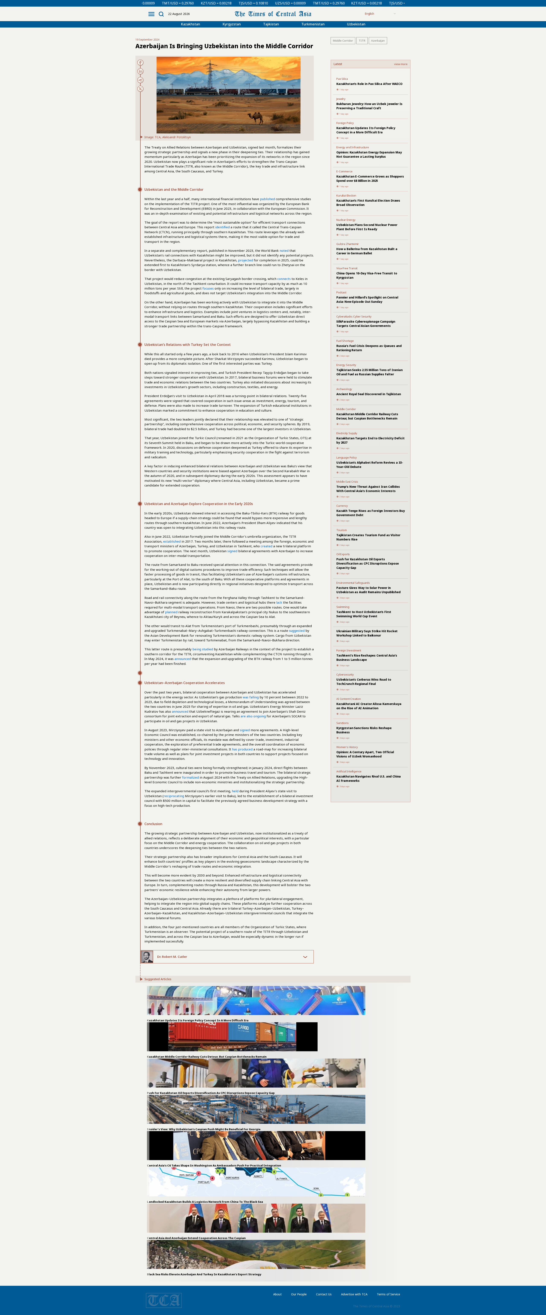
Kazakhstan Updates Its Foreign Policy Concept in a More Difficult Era (365, 130)
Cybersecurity (345, 674)
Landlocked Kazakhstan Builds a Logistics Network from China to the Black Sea (205, 1202)
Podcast (341, 292)
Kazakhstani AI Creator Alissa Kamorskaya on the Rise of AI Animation (368, 706)
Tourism (341, 530)
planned (171, 612)
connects (284, 279)
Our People (299, 1294)
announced (182, 659)
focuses (208, 288)
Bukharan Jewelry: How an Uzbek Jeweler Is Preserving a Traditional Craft (369, 106)
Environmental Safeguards (353, 583)
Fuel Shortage (345, 341)
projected (245, 260)
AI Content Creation (348, 699)
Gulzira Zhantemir (347, 244)
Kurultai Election (346, 195)
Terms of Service (388, 1294)
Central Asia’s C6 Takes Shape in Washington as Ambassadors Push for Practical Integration (214, 1165)
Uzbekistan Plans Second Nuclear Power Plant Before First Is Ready (366, 227)
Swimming (342, 607)
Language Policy (346, 457)
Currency (342, 506)
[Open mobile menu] (151, 14)
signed (232, 551)
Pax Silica (342, 79)
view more (401, 64)
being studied (202, 649)
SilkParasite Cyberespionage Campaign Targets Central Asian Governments (365, 323)
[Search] (161, 14)
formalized (190, 777)
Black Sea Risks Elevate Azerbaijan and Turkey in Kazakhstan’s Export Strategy (204, 1274)
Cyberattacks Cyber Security (354, 316)
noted (284, 250)
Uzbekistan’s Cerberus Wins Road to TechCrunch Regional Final (363, 681)
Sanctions (342, 723)
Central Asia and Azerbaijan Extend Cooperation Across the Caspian (196, 1238)
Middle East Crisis (347, 481)
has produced (242, 749)
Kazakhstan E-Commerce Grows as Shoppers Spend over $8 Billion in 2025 (370, 178)
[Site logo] (273, 14)
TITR (362, 40)
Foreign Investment (348, 650)
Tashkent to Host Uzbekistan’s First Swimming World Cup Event (363, 614)
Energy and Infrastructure (352, 147)
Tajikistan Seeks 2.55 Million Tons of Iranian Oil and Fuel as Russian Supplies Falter (369, 372)
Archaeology (344, 389)
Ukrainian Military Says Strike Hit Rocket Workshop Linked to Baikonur (367, 633)
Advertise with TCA (354, 1294)
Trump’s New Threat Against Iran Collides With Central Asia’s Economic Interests (368, 489)
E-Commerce (344, 171)
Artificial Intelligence (349, 771)
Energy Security (346, 365)
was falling (251, 697)
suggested (297, 630)
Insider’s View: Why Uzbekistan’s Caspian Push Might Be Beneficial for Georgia (203, 1129)
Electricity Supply (346, 433)
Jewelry (341, 99)
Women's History (347, 747)
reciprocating (174, 796)
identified (222, 227)
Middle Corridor (343, 40)
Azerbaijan (378, 40)
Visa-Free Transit (346, 268)
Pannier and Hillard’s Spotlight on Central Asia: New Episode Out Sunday (367, 299)
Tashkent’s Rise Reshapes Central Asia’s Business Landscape (366, 657)
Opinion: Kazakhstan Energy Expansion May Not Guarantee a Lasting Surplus (369, 154)
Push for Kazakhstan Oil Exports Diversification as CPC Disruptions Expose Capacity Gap (367, 563)
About (277, 1294)
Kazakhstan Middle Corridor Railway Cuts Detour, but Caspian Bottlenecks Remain (367, 416)
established (172, 541)
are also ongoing (253, 716)
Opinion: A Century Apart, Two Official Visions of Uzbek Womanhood (365, 754)
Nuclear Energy (346, 220)
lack (279, 602)
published (267, 199)
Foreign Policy (345, 123)
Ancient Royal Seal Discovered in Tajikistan (368, 394)
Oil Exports (343, 554)
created (266, 546)
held (235, 791)
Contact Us (324, 1294)
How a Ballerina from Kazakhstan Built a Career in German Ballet (366, 251)
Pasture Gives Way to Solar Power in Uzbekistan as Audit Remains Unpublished (368, 590)
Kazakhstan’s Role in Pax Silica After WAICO (369, 84)
